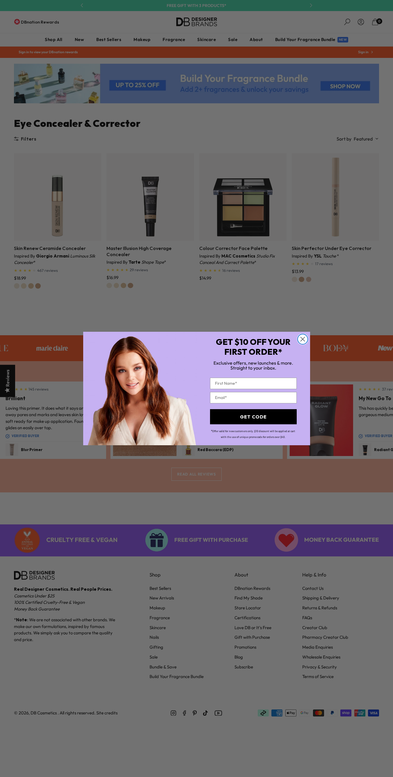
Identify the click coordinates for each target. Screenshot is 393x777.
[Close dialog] (303, 339)
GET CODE (253, 417)
